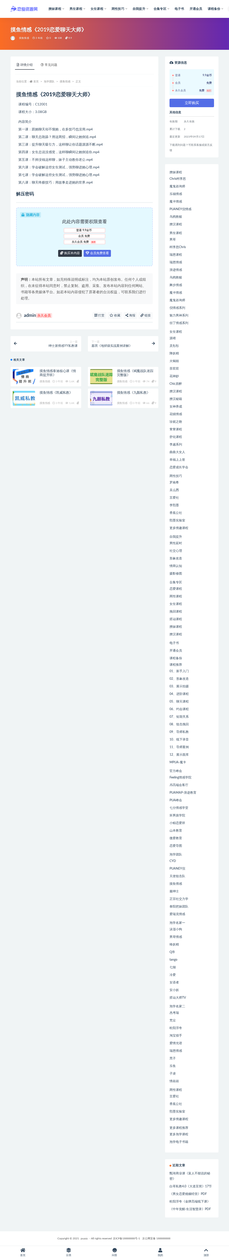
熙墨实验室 (177, 520)
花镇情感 (176, 414)
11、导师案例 (179, 747)
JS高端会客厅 (179, 785)
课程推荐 (176, 664)
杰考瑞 (174, 1012)
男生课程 (176, 233)
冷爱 (173, 975)
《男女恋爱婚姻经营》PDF (188, 1194)
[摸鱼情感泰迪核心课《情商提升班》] (24, 376)
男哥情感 (176, 937)
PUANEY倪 (177, 868)
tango (173, 959)
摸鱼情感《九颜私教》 (133, 392)
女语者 (174, 982)
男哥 (173, 239)
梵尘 (173, 1020)
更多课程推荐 (179, 1127)
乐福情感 (176, 194)
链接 (147, 315)
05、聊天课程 (179, 701)
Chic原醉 (176, 383)
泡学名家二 (177, 1006)
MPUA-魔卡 (178, 762)
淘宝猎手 (176, 1035)
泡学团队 (49, 81)
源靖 (173, 338)
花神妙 (174, 376)
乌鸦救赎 (176, 216)
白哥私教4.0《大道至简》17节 (191, 1186)
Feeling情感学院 (180, 777)
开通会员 (196, 8)
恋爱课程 (176, 588)
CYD (173, 861)
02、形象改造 (179, 678)
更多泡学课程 (179, 1134)
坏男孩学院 (177, 815)
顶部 (206, 1255)
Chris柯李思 (178, 178)
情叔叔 (174, 1081)
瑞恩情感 (176, 262)
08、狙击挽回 (179, 724)
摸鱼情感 (24, 38)
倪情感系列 (177, 308)
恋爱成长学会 (179, 467)
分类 (68, 1255)
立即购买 (192, 103)
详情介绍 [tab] (26, 65)
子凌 (173, 1073)
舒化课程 (176, 437)
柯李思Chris (178, 247)
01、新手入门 (179, 671)
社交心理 (176, 550)
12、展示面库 (179, 754)
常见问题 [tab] (51, 65)
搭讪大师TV (178, 997)
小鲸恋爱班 (177, 823)
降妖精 (174, 353)
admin (37, 315)
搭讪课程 (176, 619)
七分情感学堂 (179, 807)
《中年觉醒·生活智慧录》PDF (190, 1209)
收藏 (116, 315)
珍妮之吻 (176, 421)
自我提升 (176, 536)
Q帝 (172, 952)
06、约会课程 (179, 709)
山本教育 (176, 830)
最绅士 (174, 891)
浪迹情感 (176, 270)
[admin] (13, 38)
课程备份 (176, 658)
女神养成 (176, 406)
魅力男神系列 (179, 315)
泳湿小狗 (176, 929)
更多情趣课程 (179, 528)
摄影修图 (176, 573)
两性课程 (176, 596)
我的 (160, 1255)
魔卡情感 (176, 201)
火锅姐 (174, 361)
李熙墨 (174, 505)
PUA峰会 (176, 800)
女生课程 (176, 331)
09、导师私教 (179, 732)
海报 (131, 315)
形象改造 (176, 558)
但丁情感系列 (179, 323)
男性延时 (176, 543)
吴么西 (174, 490)
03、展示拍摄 (179, 686)
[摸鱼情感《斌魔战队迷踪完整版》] (101, 376)
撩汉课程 (176, 224)
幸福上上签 (177, 459)
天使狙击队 (177, 876)
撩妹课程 (176, 172)
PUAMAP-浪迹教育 (183, 792)
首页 (36, 81)
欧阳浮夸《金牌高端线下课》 (190, 1201)
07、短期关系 (179, 716)
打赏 (100, 315)
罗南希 (174, 482)
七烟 (173, 967)
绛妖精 (174, 944)
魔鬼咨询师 (177, 186)
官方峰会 (176, 771)
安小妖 (174, 990)
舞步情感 (176, 285)
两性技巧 (176, 476)
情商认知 (176, 566)
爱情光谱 (176, 1043)
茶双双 (174, 368)
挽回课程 (176, 611)
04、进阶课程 (179, 694)
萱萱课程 (176, 429)
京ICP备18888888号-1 (126, 1238)
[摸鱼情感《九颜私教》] (101, 398)
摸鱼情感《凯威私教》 (56, 392)
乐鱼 (173, 1066)
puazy (84, 1238)
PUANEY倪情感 (180, 209)
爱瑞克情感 (177, 914)
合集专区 (176, 582)
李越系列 (176, 444)
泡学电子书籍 (179, 1142)
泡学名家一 (177, 922)
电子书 (179, 8)
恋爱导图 (176, 845)
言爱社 (174, 497)
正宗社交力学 (179, 899)
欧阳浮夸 (176, 1028)
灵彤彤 (174, 345)
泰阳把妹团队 (179, 906)
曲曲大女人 (177, 452)
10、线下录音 (179, 739)
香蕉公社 (176, 512)
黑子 (173, 1058)
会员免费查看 (99, 253)
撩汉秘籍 (176, 399)
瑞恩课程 (176, 254)
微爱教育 (176, 838)
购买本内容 (71, 253)
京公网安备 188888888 (156, 1238)
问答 (114, 1255)
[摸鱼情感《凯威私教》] (24, 398)
